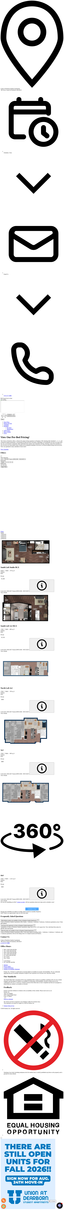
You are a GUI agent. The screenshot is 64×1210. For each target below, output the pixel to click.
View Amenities (5, 449)
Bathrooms (3, 463)
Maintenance (10, 429)
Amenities (6, 425)
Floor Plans (6, 422)
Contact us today (21, 902)
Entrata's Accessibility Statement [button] (12, 969)
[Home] (9, 417)
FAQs (5, 433)
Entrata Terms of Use (9, 1005)
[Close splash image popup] (1, 1138)
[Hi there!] (60, 1205)
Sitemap (6, 965)
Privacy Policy (7, 966)
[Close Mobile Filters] (1, 456)
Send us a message (8, 999)
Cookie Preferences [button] (8, 967)
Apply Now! (7, 430)
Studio (2, 462)
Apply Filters (4, 466)
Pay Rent (9, 427)
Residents (6, 426)
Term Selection (4, 457)
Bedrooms (3, 460)
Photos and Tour (8, 423)
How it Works (7, 432)
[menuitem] (33, 422)
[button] (33, 1069)
